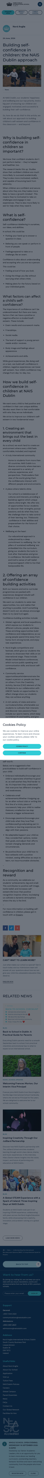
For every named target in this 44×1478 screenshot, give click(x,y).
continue (22, 753)
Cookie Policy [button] (22, 746)
